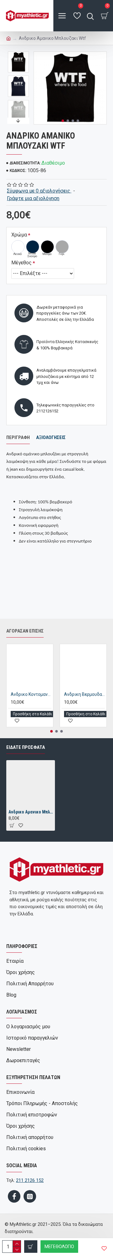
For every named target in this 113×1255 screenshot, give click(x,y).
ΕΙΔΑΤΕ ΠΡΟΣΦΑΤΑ (25, 747)
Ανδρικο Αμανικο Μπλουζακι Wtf (30, 811)
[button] (63, 120)
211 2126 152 (30, 1180)
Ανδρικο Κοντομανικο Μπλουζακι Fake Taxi (31, 694)
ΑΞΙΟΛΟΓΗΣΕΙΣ (51, 437)
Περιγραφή (18, 437)
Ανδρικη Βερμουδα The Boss (84, 694)
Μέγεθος (21, 263)
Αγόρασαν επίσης (25, 631)
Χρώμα (19, 235)
